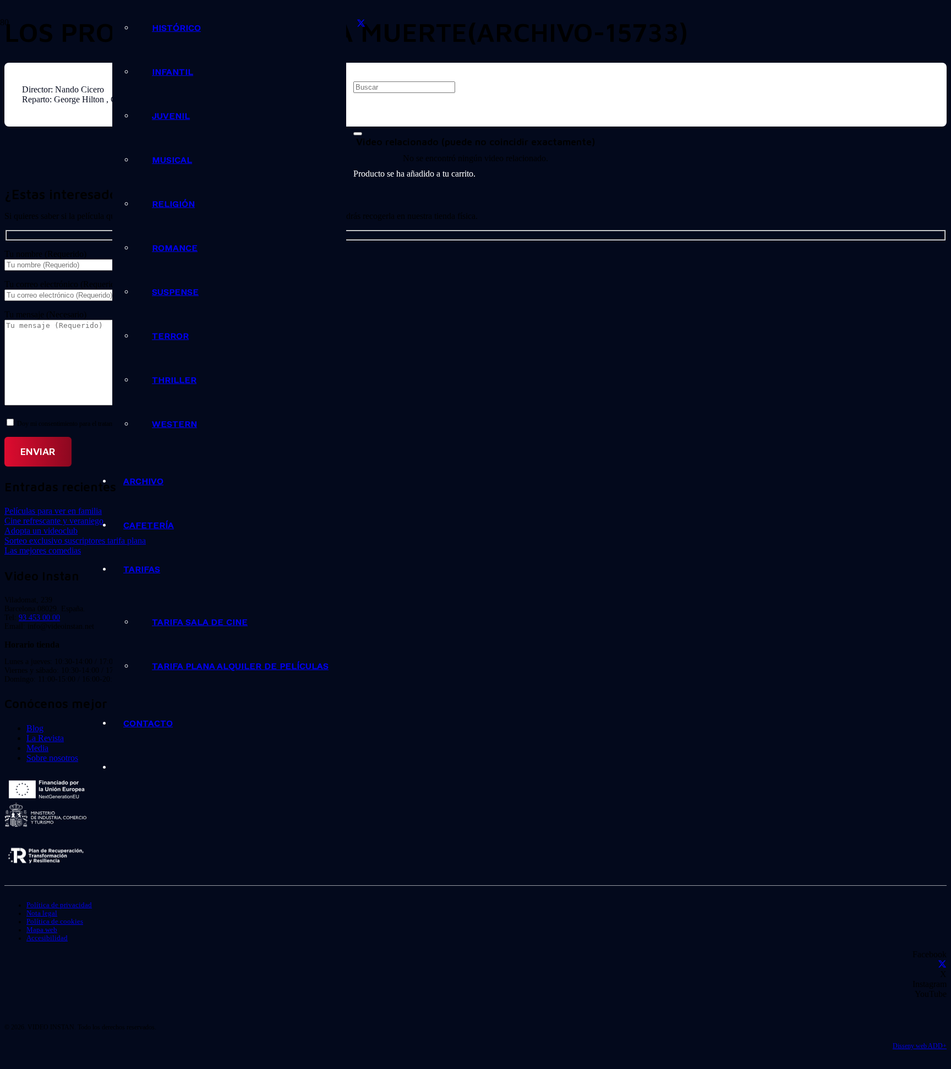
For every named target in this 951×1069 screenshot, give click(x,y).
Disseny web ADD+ (920, 1046)
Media (37, 748)
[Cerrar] (357, 133)
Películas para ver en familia (53, 511)
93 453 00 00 (39, 617)
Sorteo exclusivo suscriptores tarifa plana (75, 540)
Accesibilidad (47, 938)
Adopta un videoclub (41, 530)
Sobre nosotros (52, 758)
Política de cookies (54, 921)
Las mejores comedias (42, 550)
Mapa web (41, 930)
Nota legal (41, 913)
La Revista (45, 738)
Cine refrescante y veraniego (53, 520)
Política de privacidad (59, 905)
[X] (361, 24)
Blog (34, 728)
